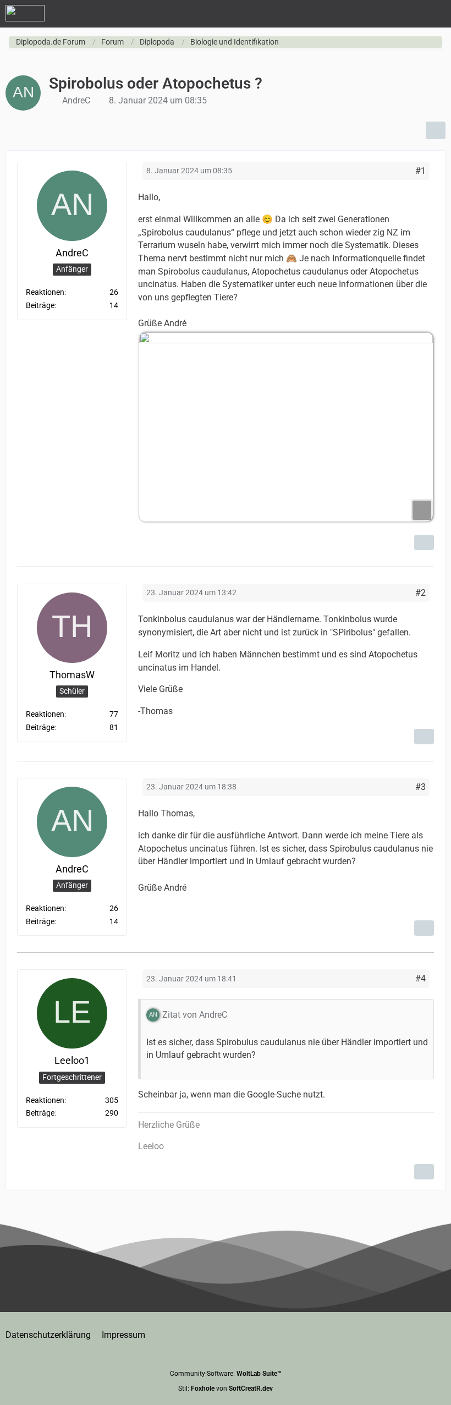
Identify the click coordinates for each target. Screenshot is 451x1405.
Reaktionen (45, 292)
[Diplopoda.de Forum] (25, 13)
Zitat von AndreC (194, 1014)
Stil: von (225, 1388)
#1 (420, 171)
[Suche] (382, 14)
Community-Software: (226, 1373)
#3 (420, 787)
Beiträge (40, 305)
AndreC (76, 100)
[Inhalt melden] (424, 542)
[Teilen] (436, 130)
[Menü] (437, 14)
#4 (420, 978)
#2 (420, 593)
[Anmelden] (409, 14)
